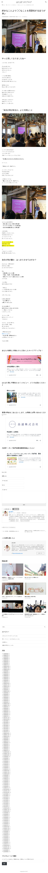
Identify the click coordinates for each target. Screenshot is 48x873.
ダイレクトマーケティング (10, 636)
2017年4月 (6, 801)
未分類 (4, 642)
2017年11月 (6, 790)
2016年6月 (6, 817)
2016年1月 (6, 825)
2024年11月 (6, 685)
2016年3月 (6, 822)
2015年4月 (6, 839)
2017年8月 (6, 795)
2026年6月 (6, 657)
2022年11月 (6, 705)
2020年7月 (6, 741)
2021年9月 (6, 720)
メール (5, 480)
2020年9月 (6, 738)
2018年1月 (6, 787)
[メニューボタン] (2, 2)
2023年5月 (6, 699)
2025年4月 (6, 677)
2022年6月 (6, 708)
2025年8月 (6, 671)
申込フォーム (5, 333)
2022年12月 (6, 703)
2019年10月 (7, 755)
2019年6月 (6, 761)
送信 (24, 504)
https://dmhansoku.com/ (18, 553)
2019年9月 (6, 756)
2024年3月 (6, 689)
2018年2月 (6, 786)
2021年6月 (6, 725)
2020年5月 (6, 744)
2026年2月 (6, 663)
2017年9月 (6, 794)
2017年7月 (6, 797)
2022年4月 (6, 711)
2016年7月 (6, 815)
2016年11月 (7, 809)
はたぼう (11, 511)
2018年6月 (6, 780)
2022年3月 (6, 713)
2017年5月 (6, 800)
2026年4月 (6, 660)
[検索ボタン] (46, 2)
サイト (3, 485)
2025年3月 (6, 678)
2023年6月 (6, 697)
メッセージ (4, 489)
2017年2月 (6, 805)
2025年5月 (6, 675)
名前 (4, 476)
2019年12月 (7, 752)
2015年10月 (6, 829)
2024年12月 (6, 683)
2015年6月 (6, 836)
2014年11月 (7, 847)
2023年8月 (6, 694)
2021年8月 (6, 722)
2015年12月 (6, 826)
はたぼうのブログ (24, 2)
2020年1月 (6, 750)
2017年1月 (6, 806)
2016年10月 (6, 811)
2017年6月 (6, 798)
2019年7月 (6, 759)
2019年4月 (6, 764)
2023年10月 (6, 691)
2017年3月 (6, 803)
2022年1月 (6, 716)
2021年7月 (6, 724)
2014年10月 (7, 848)
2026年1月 (6, 664)
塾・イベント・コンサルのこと (22, 16)
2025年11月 (6, 667)
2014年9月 (6, 850)
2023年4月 (6, 700)
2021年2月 (6, 730)
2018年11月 (6, 772)
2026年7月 (6, 655)
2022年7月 (6, 706)
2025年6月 (6, 674)
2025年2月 (6, 680)
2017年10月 (7, 792)
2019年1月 (6, 769)
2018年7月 (6, 778)
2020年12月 (7, 733)
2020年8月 (6, 739)
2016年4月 (6, 820)
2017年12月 (7, 789)
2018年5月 (6, 781)
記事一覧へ (40, 553)
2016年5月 (6, 819)
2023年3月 (6, 702)
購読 (4, 863)
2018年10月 (6, 773)
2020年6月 (6, 742)
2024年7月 (6, 688)
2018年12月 (6, 770)
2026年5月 (6, 658)
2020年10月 (6, 736)
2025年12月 (6, 666)
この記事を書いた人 (7, 509)
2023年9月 (6, 692)
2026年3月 (6, 661)
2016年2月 (6, 823)
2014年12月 (6, 845)
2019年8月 (6, 758)
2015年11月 (6, 828)
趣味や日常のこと (7, 645)
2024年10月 (6, 686)
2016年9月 (6, 812)
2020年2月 (6, 748)
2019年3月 (6, 766)
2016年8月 (6, 814)
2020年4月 (6, 745)
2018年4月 (6, 783)
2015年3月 (6, 840)
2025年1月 (6, 681)
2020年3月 (6, 747)
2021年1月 (6, 731)
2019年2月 (6, 767)
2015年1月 (6, 843)
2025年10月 (6, 669)
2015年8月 (6, 833)
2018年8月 (6, 776)
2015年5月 (6, 837)
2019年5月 (6, 762)
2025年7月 (6, 672)
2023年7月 (6, 695)
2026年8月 (6, 653)
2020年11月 (7, 734)
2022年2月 (6, 714)
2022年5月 (6, 710)
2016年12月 (6, 808)
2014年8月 (6, 851)
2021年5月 (6, 727)
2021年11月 (6, 717)
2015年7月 (6, 834)
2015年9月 (6, 831)
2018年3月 (6, 784)
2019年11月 (7, 753)
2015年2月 (6, 842)
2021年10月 (6, 719)
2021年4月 (6, 728)
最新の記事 (16, 509)
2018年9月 (6, 775)
